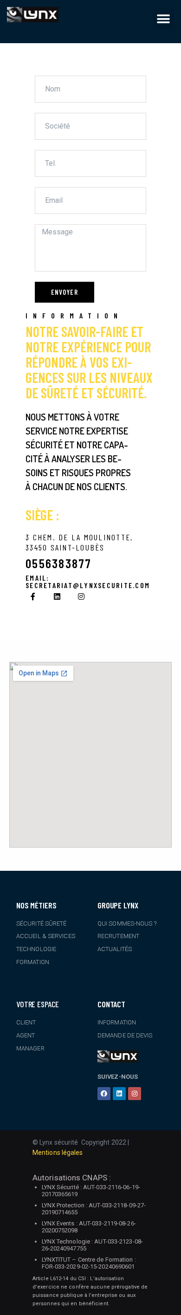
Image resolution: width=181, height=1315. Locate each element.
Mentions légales (57, 1152)
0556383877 (59, 563)
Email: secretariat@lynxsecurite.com (88, 581)
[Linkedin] (57, 596)
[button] (163, 18)
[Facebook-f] (33, 596)
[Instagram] (81, 596)
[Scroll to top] (171, 1305)
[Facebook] (103, 1093)
